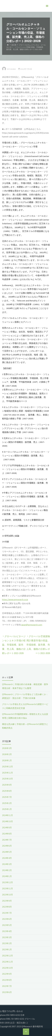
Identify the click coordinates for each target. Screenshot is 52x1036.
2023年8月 (7, 906)
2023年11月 (7, 888)
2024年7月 (7, 839)
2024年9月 (7, 827)
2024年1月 (7, 876)
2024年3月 (7, 864)
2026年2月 (7, 754)
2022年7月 (7, 986)
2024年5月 (7, 852)
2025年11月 (7, 772)
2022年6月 (7, 992)
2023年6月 (7, 919)
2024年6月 (7, 845)
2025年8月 (7, 791)
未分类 (13, 45)
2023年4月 (7, 931)
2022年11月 (7, 961)
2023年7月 (7, 913)
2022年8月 (7, 980)
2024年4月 (7, 858)
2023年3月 (7, 937)
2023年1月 (7, 949)
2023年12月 (7, 882)
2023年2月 (7, 943)
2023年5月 (7, 925)
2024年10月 (7, 821)
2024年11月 (7, 815)
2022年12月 (7, 955)
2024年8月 (7, 833)
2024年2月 (7, 870)
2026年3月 (7, 748)
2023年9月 (7, 900)
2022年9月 (7, 974)
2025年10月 (7, 778)
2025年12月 (7, 766)
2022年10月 (7, 968)
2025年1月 (7, 809)
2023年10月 (7, 894)
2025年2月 (7, 803)
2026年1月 (7, 760)
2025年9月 (7, 784)
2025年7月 (7, 797)
